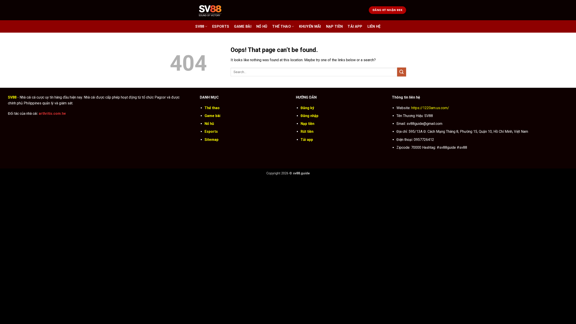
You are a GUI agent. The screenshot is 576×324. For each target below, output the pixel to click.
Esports (220, 26)
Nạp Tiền (334, 26)
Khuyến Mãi (310, 26)
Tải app (307, 139)
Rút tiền (307, 131)
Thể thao (281, 26)
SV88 (199, 26)
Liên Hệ (374, 26)
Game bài (242, 26)
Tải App (355, 26)
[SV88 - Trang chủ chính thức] (216, 10)
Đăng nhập (309, 116)
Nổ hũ (262, 26)
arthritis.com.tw (52, 113)
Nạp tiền (307, 124)
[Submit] (401, 72)
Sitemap (211, 139)
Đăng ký (307, 108)
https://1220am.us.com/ (430, 108)
